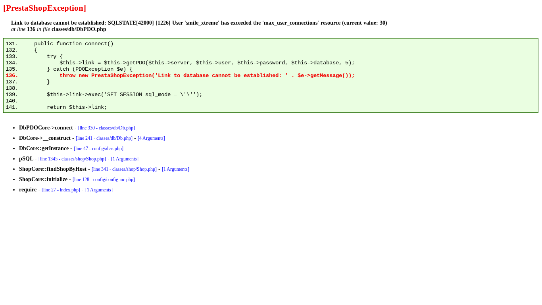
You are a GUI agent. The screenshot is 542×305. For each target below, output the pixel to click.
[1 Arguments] (124, 159)
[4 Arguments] (151, 138)
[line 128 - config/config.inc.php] (104, 179)
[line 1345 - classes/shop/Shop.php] (72, 159)
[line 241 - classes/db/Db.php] (104, 138)
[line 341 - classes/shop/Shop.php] (124, 169)
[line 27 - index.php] (61, 190)
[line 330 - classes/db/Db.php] (106, 128)
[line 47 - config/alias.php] (98, 148)
